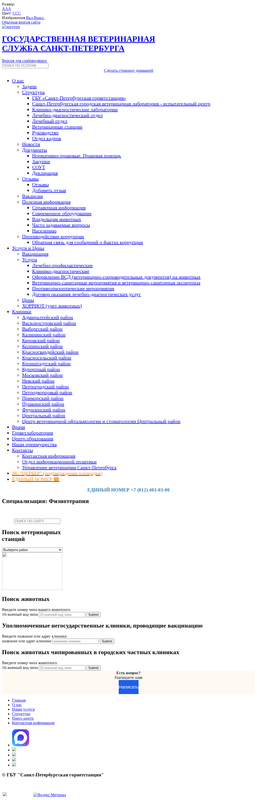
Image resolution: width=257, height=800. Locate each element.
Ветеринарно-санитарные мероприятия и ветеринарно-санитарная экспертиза (116, 282)
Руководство (45, 132)
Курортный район (41, 369)
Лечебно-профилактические (62, 265)
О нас (17, 705)
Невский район (38, 381)
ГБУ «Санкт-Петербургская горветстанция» (79, 98)
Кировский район (41, 340)
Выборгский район (42, 329)
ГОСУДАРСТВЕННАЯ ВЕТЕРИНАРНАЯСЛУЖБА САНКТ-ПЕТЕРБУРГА (78, 43)
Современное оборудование (62, 213)
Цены (28, 300)
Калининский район (44, 334)
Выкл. (39, 18)
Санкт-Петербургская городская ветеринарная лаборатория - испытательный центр (121, 103)
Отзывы (40, 184)
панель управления (18, 789)
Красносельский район (46, 357)
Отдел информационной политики (59, 461)
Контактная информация (48, 456)
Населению (44, 230)
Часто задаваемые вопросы (61, 225)
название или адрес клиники (27, 641)
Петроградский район (45, 386)
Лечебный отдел (49, 121)
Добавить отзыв (49, 190)
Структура (21, 714)
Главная (19, 700)
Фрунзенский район (43, 409)
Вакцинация (35, 254)
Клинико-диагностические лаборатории (75, 109)
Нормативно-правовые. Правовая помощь (76, 155)
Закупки (41, 161)
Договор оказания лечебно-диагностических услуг (86, 294)
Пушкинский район (43, 404)
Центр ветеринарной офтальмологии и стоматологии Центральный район (101, 421)
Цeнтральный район (43, 415)
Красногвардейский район (50, 352)
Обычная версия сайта (21, 22)
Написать (129, 687)
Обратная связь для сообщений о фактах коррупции (87, 242)
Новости (31, 144)
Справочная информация (59, 207)
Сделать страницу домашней (128, 70)
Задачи (29, 86)
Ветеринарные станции (57, 127)
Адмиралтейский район (47, 317)
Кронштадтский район (46, 363)
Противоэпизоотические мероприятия (73, 288)
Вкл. (30, 18)
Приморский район (42, 398)
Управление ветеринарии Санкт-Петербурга (69, 467)
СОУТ (38, 167)
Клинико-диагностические (60, 271)
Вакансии (32, 196)
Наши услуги (23, 709)
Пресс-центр (23, 718)
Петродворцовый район (47, 392)
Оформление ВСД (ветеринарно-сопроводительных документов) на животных (116, 277)
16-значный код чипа (20, 614)
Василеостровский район (49, 323)
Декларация (45, 173)
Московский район (42, 375)
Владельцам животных (56, 219)
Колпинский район (42, 346)
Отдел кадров (46, 138)
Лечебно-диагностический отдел (67, 115)
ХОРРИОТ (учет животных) (52, 306)
